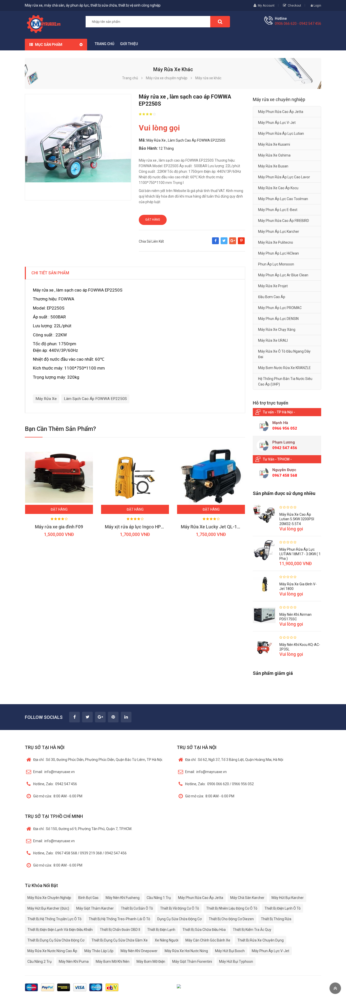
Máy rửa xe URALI (273, 340)
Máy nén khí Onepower (139, 951)
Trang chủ (104, 44)
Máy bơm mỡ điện (151, 961)
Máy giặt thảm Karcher (95, 908)
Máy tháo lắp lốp (98, 951)
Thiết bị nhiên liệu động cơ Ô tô (231, 908)
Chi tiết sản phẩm (50, 273)
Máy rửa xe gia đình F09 (59, 526)
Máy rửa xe (46, 398)
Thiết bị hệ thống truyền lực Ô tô (54, 919)
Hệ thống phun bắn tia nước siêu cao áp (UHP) (285, 381)
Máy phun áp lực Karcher (278, 231)
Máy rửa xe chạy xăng (276, 330)
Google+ (232, 243)
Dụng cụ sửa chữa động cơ (179, 919)
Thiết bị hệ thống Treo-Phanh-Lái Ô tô (119, 919)
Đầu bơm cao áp (271, 297)
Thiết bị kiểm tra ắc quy (252, 930)
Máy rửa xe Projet (273, 286)
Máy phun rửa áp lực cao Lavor (284, 177)
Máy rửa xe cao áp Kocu (278, 188)
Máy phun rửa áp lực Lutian (281, 133)
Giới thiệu (129, 44)
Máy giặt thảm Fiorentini (192, 961)
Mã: (142, 140)
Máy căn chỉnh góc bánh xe (207, 940)
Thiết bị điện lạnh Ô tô (282, 908)
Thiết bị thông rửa (276, 919)
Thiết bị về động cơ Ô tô (179, 908)
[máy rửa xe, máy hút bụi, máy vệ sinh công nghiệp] (45, 23)
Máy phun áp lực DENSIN (278, 319)
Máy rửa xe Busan (273, 166)
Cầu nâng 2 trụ (39, 961)
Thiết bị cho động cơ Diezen (231, 919)
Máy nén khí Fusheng (123, 898)
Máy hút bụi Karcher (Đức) (48, 908)
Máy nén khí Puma (74, 961)
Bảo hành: (148, 148)
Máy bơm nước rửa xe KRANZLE (284, 368)
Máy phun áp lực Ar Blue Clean (283, 275)
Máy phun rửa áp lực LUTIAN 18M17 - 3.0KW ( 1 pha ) (300, 554)
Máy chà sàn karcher (247, 898)
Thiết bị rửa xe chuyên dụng (260, 940)
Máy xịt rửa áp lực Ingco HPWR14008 (142, 526)
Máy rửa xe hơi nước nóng (186, 951)
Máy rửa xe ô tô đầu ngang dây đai (284, 354)
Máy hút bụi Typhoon (236, 961)
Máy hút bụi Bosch (230, 951)
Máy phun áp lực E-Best (277, 210)
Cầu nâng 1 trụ (159, 898)
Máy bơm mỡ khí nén (112, 961)
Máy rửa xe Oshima (274, 155)
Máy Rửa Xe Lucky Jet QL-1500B (214, 526)
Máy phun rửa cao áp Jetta (280, 112)
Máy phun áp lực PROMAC (280, 308)
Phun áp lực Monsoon (276, 264)
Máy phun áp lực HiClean (278, 253)
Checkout (294, 5)
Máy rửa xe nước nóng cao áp (52, 951)
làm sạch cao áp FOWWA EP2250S (95, 398)
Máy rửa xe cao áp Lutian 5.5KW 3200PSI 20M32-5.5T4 (296, 519)
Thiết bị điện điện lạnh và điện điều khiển (60, 930)
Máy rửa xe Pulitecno (275, 242)
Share (215, 243)
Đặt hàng (152, 219)
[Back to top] (335, 988)
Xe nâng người (166, 940)
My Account (266, 5)
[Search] (220, 21)
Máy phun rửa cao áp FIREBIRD (283, 221)
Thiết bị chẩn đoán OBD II (120, 930)
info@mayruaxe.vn (54, 772)
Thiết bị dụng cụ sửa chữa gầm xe (119, 940)
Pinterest (241, 243)
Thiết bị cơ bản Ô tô (137, 908)
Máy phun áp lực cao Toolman (283, 199)
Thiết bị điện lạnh (161, 930)
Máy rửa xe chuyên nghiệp (49, 898)
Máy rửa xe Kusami (274, 144)
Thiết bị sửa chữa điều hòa (204, 930)
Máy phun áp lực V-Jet (277, 123)
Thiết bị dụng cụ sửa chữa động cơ (55, 940)
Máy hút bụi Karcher (288, 898)
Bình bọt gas (88, 898)
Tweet (224, 243)
